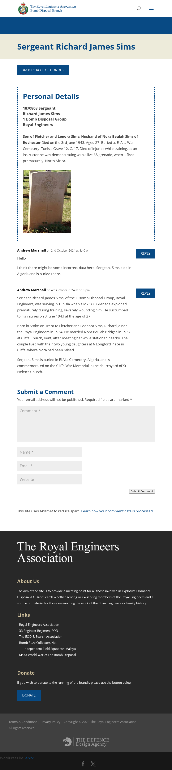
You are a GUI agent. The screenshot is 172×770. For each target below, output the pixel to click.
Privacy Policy (50, 722)
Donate (29, 695)
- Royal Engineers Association (38, 624)
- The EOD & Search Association (40, 636)
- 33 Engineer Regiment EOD (37, 630)
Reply (145, 253)
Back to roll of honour (43, 70)
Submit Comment (142, 491)
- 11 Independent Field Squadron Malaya (46, 649)
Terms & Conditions (23, 722)
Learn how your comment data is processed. (117, 511)
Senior (29, 758)
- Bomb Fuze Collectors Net (36, 642)
